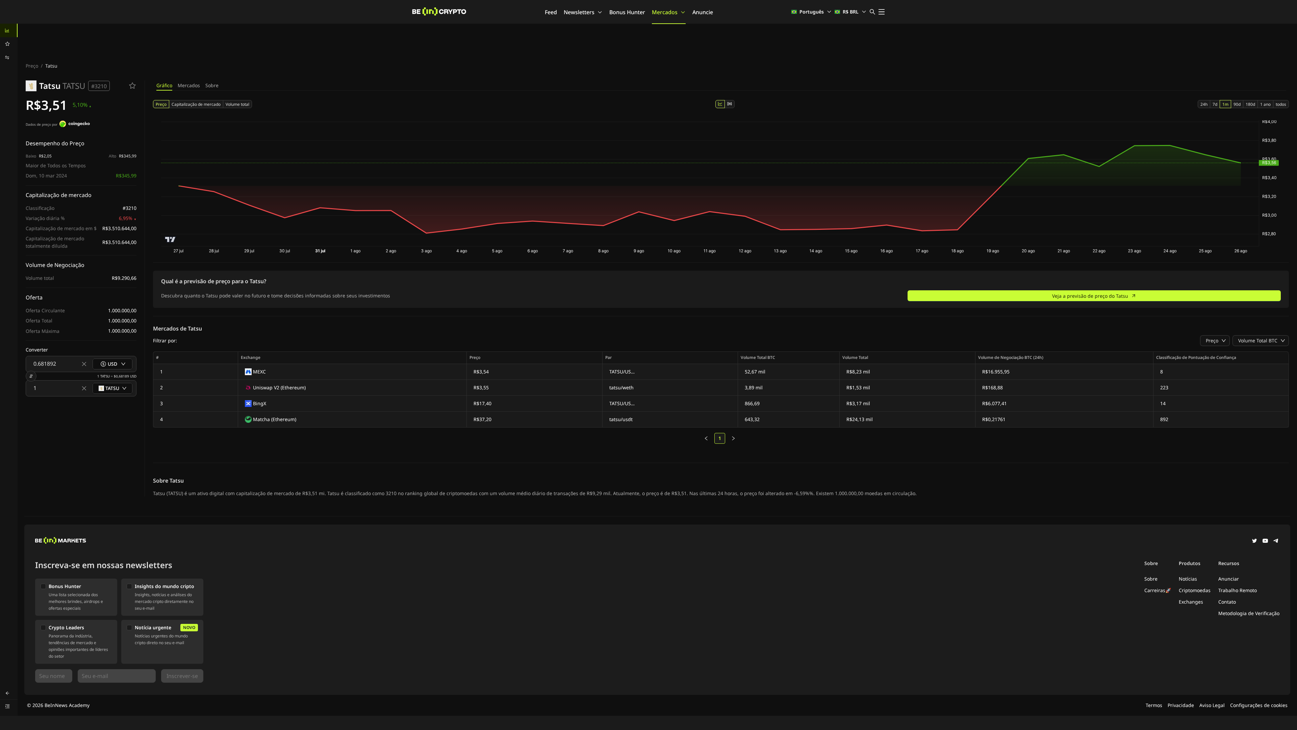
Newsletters (579, 12)
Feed (551, 12)
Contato (1227, 602)
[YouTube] (1265, 541)
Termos (1154, 705)
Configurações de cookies (1259, 705)
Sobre (212, 85)
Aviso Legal (1212, 705)
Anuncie (702, 12)
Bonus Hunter (627, 12)
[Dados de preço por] (74, 124)
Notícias (1188, 579)
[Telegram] (1276, 541)
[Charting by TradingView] (170, 239)
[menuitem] (9, 30)
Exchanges (1191, 602)
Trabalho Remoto (1237, 590)
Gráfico (164, 85)
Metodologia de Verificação (1248, 613)
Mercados (665, 12)
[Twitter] (1254, 541)
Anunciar (1228, 579)
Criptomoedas (1195, 590)
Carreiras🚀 (1157, 590)
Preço (32, 66)
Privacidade (1181, 705)
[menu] (9, 44)
